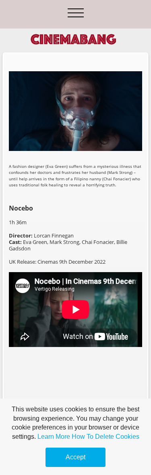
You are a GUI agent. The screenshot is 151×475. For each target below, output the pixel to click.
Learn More (53, 436)
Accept (75, 457)
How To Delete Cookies (105, 436)
